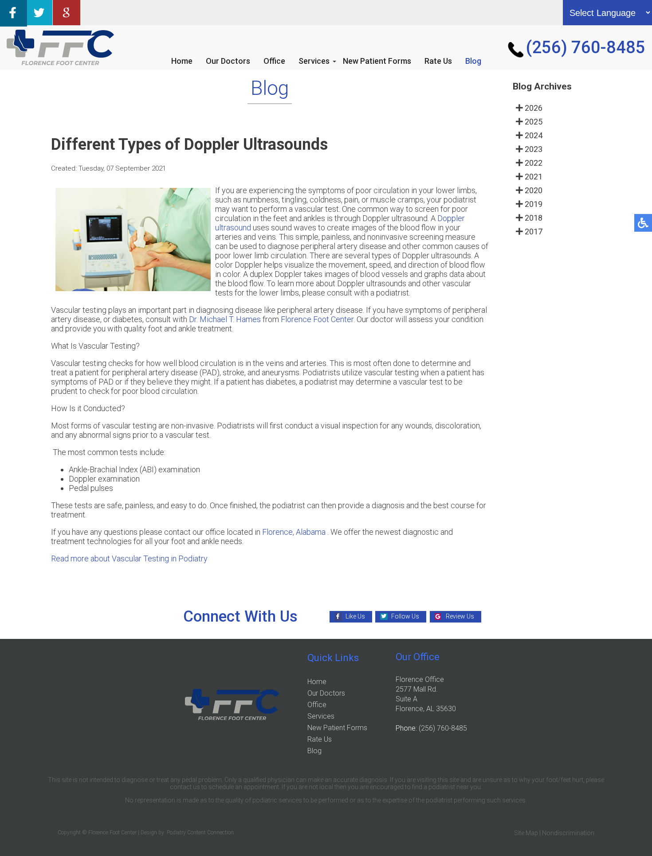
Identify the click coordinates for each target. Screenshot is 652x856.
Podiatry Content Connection (200, 832)
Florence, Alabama (294, 532)
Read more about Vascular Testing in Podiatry (129, 558)
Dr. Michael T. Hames (225, 319)
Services (314, 61)
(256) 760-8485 (585, 47)
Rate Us (438, 61)
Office (274, 61)
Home (181, 61)
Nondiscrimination (568, 833)
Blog (473, 61)
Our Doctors (228, 61)
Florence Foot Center (317, 319)
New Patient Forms (377, 61)
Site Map (526, 833)
